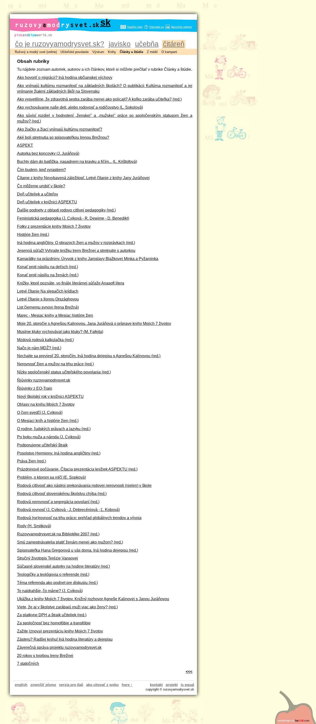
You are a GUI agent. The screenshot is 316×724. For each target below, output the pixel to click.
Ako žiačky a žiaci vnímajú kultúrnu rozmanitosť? (59, 129)
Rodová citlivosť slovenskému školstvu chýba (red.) (62, 493)
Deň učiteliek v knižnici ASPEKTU (47, 202)
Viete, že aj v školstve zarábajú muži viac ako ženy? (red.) (67, 607)
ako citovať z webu (102, 685)
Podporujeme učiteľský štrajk (42, 445)
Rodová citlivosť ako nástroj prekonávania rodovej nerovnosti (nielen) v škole (84, 485)
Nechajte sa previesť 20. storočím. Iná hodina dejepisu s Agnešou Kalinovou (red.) (88, 355)
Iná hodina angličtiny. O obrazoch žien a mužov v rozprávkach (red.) (76, 242)
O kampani (169, 52)
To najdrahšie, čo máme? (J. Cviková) (50, 590)
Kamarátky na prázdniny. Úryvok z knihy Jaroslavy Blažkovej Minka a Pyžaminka (87, 258)
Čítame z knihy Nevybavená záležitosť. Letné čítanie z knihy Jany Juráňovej (83, 178)
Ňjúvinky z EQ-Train (34, 388)
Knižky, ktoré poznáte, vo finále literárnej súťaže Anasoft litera (70, 283)
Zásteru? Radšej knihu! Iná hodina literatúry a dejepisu (65, 639)
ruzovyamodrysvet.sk (63, 22)
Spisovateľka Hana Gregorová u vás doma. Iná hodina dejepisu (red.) (77, 550)
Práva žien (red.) (31, 461)
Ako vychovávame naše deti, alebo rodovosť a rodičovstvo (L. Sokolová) (80, 107)
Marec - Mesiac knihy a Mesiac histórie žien (55, 315)
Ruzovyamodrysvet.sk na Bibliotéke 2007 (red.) (58, 534)
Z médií (152, 52)
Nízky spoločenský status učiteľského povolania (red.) (64, 372)
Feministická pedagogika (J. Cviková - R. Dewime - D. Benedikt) (73, 218)
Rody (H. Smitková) (34, 526)
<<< (189, 671)
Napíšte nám (134, 26)
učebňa (146, 44)
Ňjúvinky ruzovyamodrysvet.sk (43, 380)
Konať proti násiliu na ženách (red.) (48, 275)
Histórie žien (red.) (33, 234)
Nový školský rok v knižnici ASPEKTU (50, 396)
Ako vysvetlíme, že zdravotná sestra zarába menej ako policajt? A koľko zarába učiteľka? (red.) (99, 99)
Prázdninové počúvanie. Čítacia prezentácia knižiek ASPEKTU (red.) (77, 469)
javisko (120, 44)
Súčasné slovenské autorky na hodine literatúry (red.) (63, 566)
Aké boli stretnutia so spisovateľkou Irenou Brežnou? (63, 137)
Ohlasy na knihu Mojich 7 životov (46, 404)
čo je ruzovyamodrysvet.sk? (59, 44)
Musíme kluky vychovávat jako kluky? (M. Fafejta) (60, 331)
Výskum (98, 52)
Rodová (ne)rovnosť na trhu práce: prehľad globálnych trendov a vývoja (79, 517)
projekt (172, 685)
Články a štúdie (131, 52)
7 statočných (28, 663)
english (21, 685)
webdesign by (293, 720)
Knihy (112, 52)
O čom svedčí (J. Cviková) (39, 412)
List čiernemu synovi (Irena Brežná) (48, 307)
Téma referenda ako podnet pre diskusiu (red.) (57, 582)
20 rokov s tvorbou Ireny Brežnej (45, 655)
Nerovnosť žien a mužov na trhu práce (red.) (55, 364)
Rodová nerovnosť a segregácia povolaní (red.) (58, 501)
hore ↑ (127, 685)
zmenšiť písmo (43, 685)
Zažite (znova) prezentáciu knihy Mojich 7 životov (60, 631)
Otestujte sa (156, 26)
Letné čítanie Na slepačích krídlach (47, 291)
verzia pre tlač (71, 685)
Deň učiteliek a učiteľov (37, 194)
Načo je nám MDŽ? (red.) (39, 348)
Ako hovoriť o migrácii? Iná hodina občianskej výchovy (64, 77)
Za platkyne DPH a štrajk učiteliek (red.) (51, 615)
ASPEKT (25, 145)
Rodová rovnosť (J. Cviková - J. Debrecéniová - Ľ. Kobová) (68, 509)
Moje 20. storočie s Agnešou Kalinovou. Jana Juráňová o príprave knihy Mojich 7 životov (94, 323)
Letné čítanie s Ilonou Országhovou (48, 299)
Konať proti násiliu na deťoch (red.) (47, 267)
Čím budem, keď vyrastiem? (41, 169)
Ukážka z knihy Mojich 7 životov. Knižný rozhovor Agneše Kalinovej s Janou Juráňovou (93, 599)
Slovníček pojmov (181, 26)
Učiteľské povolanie (74, 52)
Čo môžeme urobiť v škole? (41, 186)
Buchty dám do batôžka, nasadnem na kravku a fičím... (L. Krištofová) (77, 161)
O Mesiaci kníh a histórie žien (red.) (48, 420)
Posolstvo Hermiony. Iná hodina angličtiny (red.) (58, 453)
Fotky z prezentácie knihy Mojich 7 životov (54, 226)
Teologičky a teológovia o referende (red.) (53, 574)
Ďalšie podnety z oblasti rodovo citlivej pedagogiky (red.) (66, 210)
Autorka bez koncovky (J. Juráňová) (48, 153)
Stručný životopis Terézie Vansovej (47, 558)
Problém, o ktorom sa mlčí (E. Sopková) (51, 477)
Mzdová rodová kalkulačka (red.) (45, 339)
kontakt (156, 685)
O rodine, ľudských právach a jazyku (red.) (54, 428)
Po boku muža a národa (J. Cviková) (48, 437)
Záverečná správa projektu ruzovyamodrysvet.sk (59, 647)
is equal (187, 685)
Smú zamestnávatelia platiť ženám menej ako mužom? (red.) (70, 542)
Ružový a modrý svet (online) (36, 52)
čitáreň (173, 44)
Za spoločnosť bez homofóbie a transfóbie (54, 623)
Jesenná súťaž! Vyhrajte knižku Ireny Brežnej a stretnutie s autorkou (76, 250)
